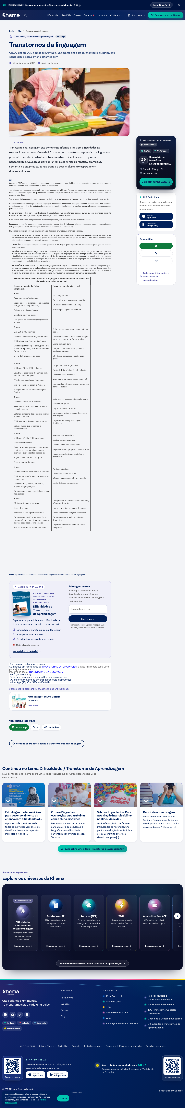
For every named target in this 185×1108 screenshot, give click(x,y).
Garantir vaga (160, 4)
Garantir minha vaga (154, 181)
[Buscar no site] (25, 15)
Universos (102, 15)
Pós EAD (66, 15)
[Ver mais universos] (177, 916)
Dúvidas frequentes (156, 1046)
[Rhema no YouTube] (13, 1015)
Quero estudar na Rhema (167, 15)
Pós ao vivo (53, 15)
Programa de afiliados (130, 1046)
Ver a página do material (25, 651)
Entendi (63, 1098)
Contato (76, 1046)
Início (11, 31)
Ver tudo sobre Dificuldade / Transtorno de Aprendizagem (92, 848)
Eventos (88, 15)
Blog (20, 31)
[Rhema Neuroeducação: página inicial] (11, 15)
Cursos (77, 15)
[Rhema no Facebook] (27, 1015)
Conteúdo (115, 15)
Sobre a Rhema (46, 1046)
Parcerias (111, 1046)
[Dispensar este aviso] (179, 5)
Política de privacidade (171, 1090)
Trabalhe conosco (93, 1046)
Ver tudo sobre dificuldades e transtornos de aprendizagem (48, 743)
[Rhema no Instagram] (5, 1015)
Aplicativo (63, 1046)
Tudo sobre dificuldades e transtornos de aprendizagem (156, 276)
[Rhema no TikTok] (20, 1015)
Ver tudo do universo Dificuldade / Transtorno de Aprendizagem (91, 963)
